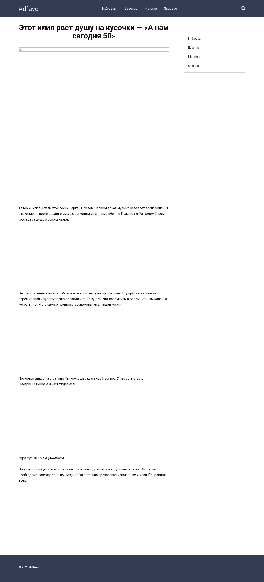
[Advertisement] (94, 171)
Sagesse (170, 9)
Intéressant (110, 9)
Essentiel (131, 9)
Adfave (28, 8)
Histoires (151, 9)
